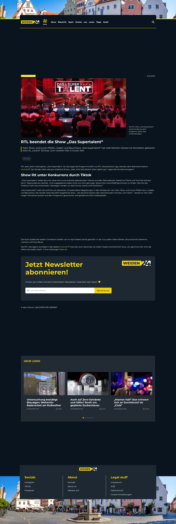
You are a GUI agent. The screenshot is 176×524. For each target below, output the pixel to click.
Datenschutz (117, 490)
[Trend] (45, 22)
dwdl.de (24, 169)
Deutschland (28, 76)
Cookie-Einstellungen (121, 494)
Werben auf (73, 490)
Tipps (98, 22)
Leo (85, 22)
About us (72, 486)
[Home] (30, 22)
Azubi (105, 22)
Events (78, 22)
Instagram (29, 482)
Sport (71, 22)
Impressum (116, 482)
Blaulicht (62, 22)
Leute (91, 22)
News (53, 22)
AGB (113, 486)
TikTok (28, 486)
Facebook (29, 490)
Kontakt (71, 482)
